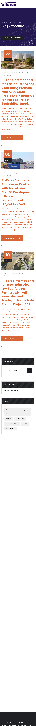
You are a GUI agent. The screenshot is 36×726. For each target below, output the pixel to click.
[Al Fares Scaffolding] (9, 4)
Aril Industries (20, 418)
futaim (25, 423)
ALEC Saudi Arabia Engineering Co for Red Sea (17, 411)
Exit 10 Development (12, 423)
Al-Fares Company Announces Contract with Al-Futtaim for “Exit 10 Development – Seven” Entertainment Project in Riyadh (17, 192)
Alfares (6, 72)
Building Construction (19, 72)
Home (6, 38)
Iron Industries (10, 428)
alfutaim (8, 418)
